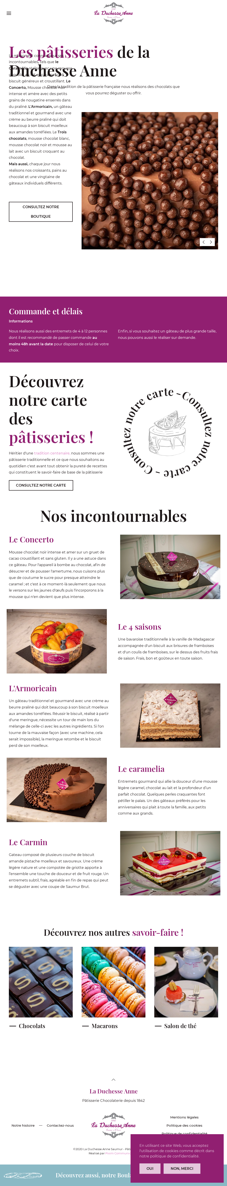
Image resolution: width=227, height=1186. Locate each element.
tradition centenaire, (52, 453)
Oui (150, 1169)
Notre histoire (23, 1125)
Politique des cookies (184, 1125)
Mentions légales (184, 1117)
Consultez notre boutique (41, 212)
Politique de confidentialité (184, 1134)
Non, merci (182, 1169)
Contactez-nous (60, 1125)
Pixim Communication (121, 1153)
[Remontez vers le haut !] (113, 1079)
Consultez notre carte (41, 485)
